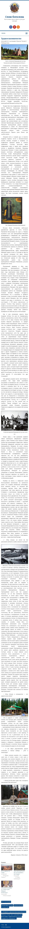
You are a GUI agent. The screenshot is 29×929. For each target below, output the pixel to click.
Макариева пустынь (7, 905)
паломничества (18, 905)
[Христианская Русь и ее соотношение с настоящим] (19, 867)
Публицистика (5, 43)
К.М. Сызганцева (11, 41)
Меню (3, 33)
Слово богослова (14, 17)
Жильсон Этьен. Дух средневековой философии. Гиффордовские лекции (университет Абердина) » (11, 916)
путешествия (5, 907)
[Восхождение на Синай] (6, 867)
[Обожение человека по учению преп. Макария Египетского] (6, 884)
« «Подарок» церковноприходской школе (14, 912)
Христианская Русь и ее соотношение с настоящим (19, 872)
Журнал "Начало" (21, 41)
